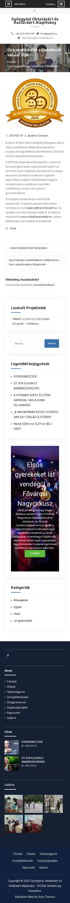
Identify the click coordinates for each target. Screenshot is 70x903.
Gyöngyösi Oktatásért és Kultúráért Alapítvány (35, 20)
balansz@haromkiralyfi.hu (41, 208)
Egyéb (18, 607)
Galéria (11, 718)
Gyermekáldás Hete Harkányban (29, 248)
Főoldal (12, 681)
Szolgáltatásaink (17, 697)
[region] (35, 508)
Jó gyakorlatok (23, 620)
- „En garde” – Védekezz (24, 323)
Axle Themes (47, 897)
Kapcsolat (13, 712)
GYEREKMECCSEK (25, 376)
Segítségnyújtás (17, 707)
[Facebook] (7, 655)
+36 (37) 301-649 (25, 34)
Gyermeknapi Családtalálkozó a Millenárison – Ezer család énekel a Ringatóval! (35, 262)
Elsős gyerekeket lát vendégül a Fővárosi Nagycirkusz (35, 484)
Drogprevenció (16, 702)
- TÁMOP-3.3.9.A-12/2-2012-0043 (30, 319)
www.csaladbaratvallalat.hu (36, 216)
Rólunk (11, 686)
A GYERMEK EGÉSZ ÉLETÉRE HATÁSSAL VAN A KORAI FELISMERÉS (32, 400)
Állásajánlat (21, 600)
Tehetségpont (16, 692)
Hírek (13, 228)
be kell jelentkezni (44, 284)
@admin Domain (38, 135)
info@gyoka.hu (48, 34)
